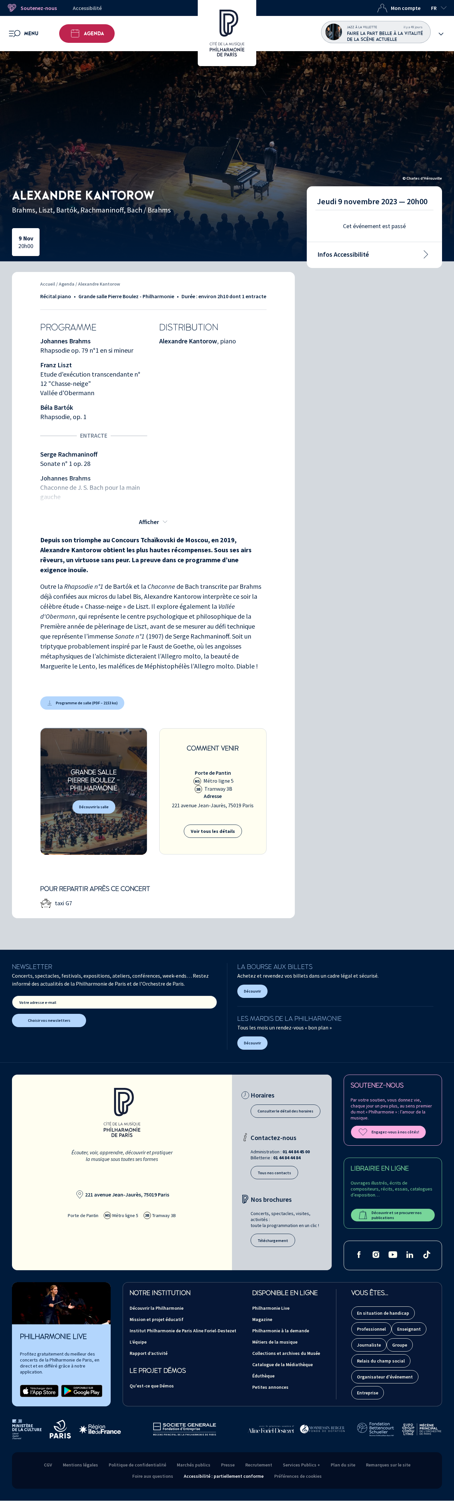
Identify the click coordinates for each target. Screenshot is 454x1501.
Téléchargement (273, 1240)
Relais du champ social (381, 1361)
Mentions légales (80, 1465)
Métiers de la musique (274, 1342)
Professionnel (371, 1329)
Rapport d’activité (149, 1353)
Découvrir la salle (94, 806)
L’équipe (138, 1342)
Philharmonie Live (270, 1308)
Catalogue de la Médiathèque (282, 1365)
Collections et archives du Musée (286, 1353)
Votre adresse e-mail (37, 1002)
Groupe (399, 1345)
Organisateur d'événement (385, 1377)
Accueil (47, 284)
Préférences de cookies (298, 1476)
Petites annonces (270, 1387)
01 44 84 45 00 (296, 1152)
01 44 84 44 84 (286, 1158)
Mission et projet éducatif (156, 1319)
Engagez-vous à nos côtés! (395, 1131)
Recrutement (258, 1465)
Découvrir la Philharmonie (156, 1308)
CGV (48, 1465)
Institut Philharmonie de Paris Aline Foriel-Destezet (183, 1331)
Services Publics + (301, 1465)
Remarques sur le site (388, 1465)
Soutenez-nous (39, 8)
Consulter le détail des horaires (285, 1110)
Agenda (94, 33)
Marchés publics (193, 1465)
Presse (228, 1465)
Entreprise (367, 1393)
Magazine (262, 1319)
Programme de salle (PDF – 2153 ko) (87, 702)
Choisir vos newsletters (49, 1020)
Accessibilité (87, 8)
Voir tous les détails (213, 831)
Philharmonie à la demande (280, 1331)
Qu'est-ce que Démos (152, 1386)
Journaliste (369, 1345)
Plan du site (343, 1465)
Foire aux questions (152, 1476)
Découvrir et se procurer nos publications (397, 1215)
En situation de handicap (383, 1313)
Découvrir (252, 991)
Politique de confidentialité (137, 1465)
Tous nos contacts (274, 1172)
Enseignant (409, 1329)
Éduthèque (263, 1376)
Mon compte (405, 8)
